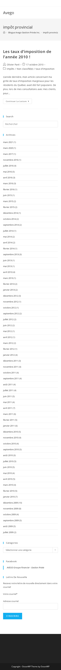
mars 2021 (8, 142)
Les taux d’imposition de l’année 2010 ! (27, 54)
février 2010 (8, 490)
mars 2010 (8, 484)
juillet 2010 (8, 461)
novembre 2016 (10, 159)
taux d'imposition (45, 68)
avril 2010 (7, 479)
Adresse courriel (11, 601)
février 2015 (8, 207)
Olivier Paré (13, 64)
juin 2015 (7, 195)
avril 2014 (7, 242)
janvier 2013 (9, 289)
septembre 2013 (11, 254)
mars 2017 (8, 154)
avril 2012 (7, 337)
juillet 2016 (8, 165)
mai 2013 (7, 266)
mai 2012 (7, 331)
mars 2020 (8, 148)
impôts (10, 68)
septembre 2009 (11, 520)
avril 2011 (7, 408)
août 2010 (8, 455)
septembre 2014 (11, 224)
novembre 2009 (10, 508)
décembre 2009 (10, 502)
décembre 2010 (10, 431)
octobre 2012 (9, 307)
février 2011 (8, 419)
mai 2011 (7, 402)
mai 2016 (7, 171)
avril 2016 (7, 177)
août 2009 (8, 526)
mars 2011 (8, 414)
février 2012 (8, 348)
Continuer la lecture (19, 102)
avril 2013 (7, 272)
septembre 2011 (11, 378)
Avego (8, 12)
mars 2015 (8, 201)
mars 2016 (8, 183)
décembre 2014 (10, 212)
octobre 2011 (9, 372)
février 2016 (8, 189)
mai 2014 (7, 236)
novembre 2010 (10, 437)
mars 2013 (8, 278)
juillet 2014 (8, 230)
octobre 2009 (9, 514)
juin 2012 (7, 325)
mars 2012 (8, 343)
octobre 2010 (9, 443)
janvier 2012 (9, 354)
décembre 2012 (10, 295)
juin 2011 (7, 396)
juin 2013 (7, 260)
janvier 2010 (9, 496)
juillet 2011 (8, 390)
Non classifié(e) (25, 68)
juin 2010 (7, 467)
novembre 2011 (10, 366)
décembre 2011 (10, 360)
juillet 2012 (8, 319)
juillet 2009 (8, 532)
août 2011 (8, 384)
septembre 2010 (11, 449)
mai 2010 (7, 473)
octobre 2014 (9, 218)
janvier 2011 (9, 425)
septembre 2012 (11, 313)
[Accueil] (4, 32)
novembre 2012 (10, 301)
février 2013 (8, 283)
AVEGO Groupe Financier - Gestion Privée (25, 567)
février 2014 (8, 248)
